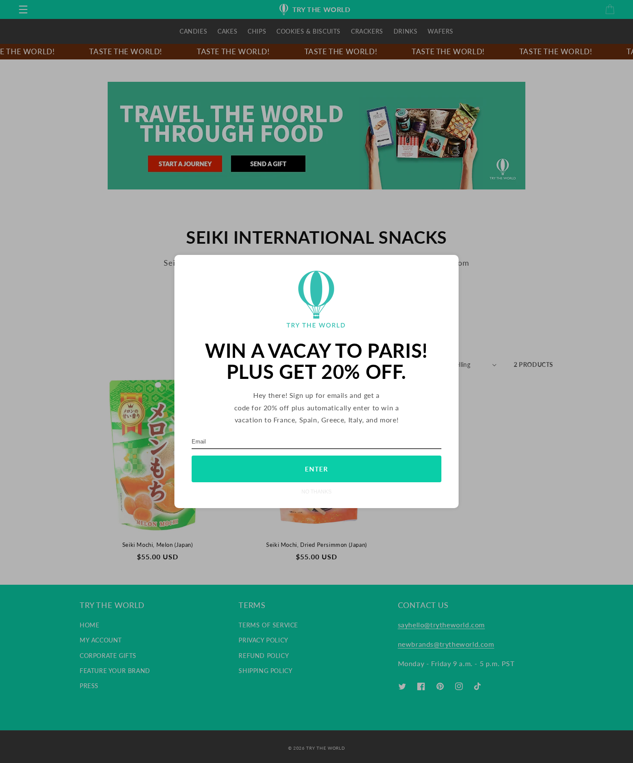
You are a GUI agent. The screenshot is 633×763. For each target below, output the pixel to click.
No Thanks (316, 491)
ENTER (316, 469)
